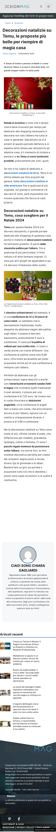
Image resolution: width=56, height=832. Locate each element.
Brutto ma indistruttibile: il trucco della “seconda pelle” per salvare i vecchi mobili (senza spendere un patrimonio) (26, 675)
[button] (41, 6)
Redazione (9, 827)
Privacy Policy (26, 827)
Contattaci (45, 789)
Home (8, 23)
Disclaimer (43, 827)
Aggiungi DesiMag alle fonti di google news (28, 15)
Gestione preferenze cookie (45, 830)
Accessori (18, 23)
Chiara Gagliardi (9, 53)
